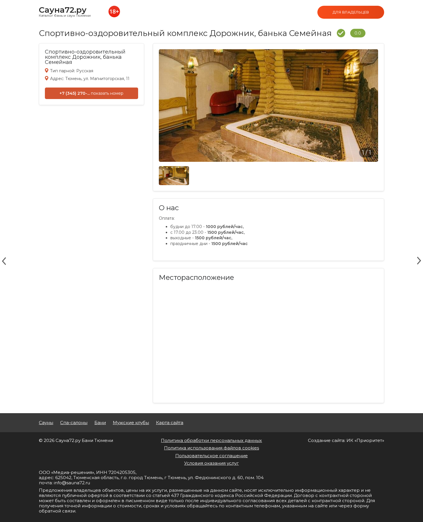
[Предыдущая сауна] (4, 261)
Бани (100, 422)
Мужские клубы (131, 422)
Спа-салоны (73, 422)
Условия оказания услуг (211, 463)
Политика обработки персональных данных (211, 440)
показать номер (107, 93)
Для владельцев (351, 12)
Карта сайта (169, 422)
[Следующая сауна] (419, 261)
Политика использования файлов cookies (211, 448)
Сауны (46, 422)
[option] (268, 105)
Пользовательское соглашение (211, 455)
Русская (84, 70)
